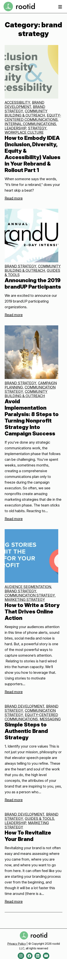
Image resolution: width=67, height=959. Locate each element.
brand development (24, 104)
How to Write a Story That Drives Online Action (32, 611)
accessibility (17, 102)
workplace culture (24, 132)
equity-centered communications (33, 117)
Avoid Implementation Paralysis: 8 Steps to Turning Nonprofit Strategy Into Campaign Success (32, 417)
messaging (50, 719)
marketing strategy (25, 600)
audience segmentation (28, 587)
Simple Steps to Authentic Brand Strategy (26, 731)
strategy (37, 128)
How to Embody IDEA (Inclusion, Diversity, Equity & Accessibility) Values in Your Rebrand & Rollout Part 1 (32, 154)
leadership (15, 128)
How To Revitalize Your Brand (28, 835)
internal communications (30, 124)
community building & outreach (26, 113)
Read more (14, 198)
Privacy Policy (16, 943)
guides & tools (39, 818)
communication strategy (30, 595)
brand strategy (20, 266)
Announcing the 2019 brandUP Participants (33, 283)
